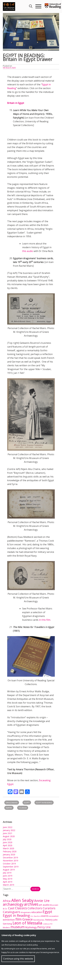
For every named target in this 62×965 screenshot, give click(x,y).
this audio (27, 251)
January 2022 (9, 830)
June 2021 (7, 833)
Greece (27, 919)
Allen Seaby (22, 900)
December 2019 (10, 857)
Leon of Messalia (27, 923)
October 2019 (9, 863)
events (45, 916)
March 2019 (8, 884)
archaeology (13, 904)
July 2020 (7, 839)
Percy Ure (44, 927)
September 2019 (10, 866)
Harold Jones (38, 920)
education (36, 912)
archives (31, 904)
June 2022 (7, 827)
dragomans (12, 802)
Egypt (27, 802)
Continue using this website (18, 958)
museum (18, 927)
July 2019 (7, 872)
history (49, 919)
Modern (6, 927)
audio (46, 904)
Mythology (31, 927)
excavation (54, 916)
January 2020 (9, 854)
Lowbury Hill (47, 924)
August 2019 (9, 869)
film (18, 919)
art (40, 904)
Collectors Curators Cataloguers (29, 910)
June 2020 (7, 842)
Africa (7, 901)
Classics (21, 908)
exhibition (9, 919)
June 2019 (7, 875)
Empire (9, 807)
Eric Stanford (36, 916)
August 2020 (9, 836)
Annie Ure (41, 900)
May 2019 (7, 878)
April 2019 (7, 881)
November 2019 (10, 860)
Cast (11, 908)
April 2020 (7, 845)
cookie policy (32, 944)
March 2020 (8, 848)
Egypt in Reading (44, 802)
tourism (23, 807)
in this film (44, 619)
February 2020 (9, 851)
